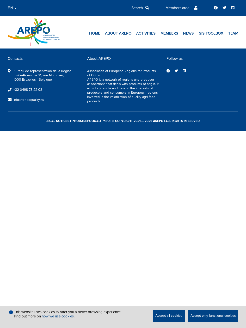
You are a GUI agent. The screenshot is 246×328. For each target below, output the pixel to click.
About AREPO (118, 33)
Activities (146, 33)
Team (233, 33)
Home (94, 33)
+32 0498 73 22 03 (27, 90)
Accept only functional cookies (213, 316)
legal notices (57, 121)
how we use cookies (58, 316)
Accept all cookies (168, 316)
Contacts (15, 58)
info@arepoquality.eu (28, 100)
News (188, 33)
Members (169, 33)
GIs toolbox (211, 33)
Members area (177, 8)
